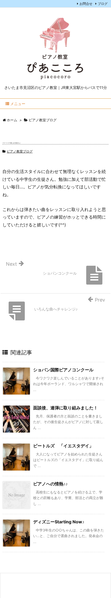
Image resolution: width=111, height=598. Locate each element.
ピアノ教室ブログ (20, 151)
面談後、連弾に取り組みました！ (65, 407)
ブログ (102, 4)
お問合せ (85, 4)
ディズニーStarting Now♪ (58, 521)
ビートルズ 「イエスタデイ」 (63, 445)
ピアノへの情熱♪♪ (50, 483)
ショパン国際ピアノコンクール (63, 369)
